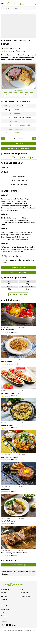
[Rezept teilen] (16, 94)
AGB (21, 589)
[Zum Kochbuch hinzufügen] (21, 94)
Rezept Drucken (19, 267)
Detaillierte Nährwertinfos (18, 294)
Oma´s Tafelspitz (8, 521)
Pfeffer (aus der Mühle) (22, 125)
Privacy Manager (25, 596)
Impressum (5, 589)
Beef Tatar (5, 489)
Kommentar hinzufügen (18, 565)
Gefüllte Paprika (7, 330)
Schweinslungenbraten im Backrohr (15, 553)
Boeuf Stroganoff (8, 425)
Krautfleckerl (6, 362)
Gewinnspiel (5, 609)
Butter (16, 133)
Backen (16, 158)
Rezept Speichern (20, 272)
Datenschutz (24, 593)
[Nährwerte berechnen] (11, 94)
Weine (3, 613)
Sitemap (4, 596)
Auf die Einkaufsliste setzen (19, 148)
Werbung (4, 599)
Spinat (16, 110)
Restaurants (5, 616)
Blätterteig (26, 158)
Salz (15, 121)
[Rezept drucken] (31, 94)
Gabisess (19, 90)
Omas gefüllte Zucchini (10, 393)
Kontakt (3, 593)
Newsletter (4, 606)
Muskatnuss (18, 129)
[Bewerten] (26, 94)
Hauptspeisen (7, 158)
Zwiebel (17, 114)
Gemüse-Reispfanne (9, 457)
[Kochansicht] (6, 94)
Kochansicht (19, 143)
